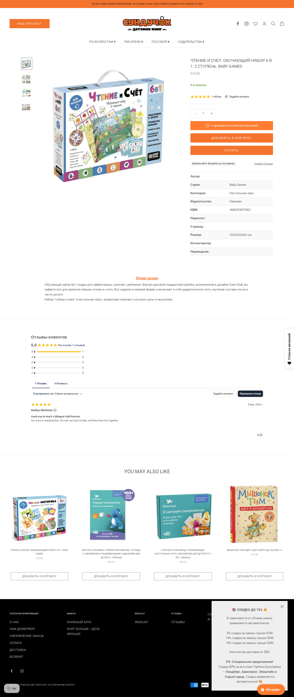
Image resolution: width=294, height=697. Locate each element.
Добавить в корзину (232, 138)
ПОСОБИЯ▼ (161, 42)
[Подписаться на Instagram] (22, 671)
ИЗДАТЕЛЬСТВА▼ (191, 42)
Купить (232, 150)
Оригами (235, 201)
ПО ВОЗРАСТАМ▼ (102, 42)
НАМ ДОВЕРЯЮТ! (22, 629)
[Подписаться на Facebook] (12, 671)
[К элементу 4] (26, 106)
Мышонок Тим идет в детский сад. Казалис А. (254, 550)
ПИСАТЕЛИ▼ (134, 42)
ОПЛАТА (16, 643)
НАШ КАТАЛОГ (29, 23)
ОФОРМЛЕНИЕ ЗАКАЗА (27, 636)
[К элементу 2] (26, 78)
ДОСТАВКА (18, 650)
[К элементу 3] (26, 93)
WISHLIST (141, 622)
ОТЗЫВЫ (178, 622)
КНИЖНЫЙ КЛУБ (79, 622)
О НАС (14, 622)
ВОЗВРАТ (16, 657)
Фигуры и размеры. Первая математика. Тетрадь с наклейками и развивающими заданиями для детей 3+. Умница (111, 554)
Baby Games (238, 185)
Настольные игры (242, 193)
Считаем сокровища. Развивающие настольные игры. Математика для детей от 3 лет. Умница (183, 554)
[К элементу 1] (26, 64)
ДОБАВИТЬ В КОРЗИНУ (39, 576)
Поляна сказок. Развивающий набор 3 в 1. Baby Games (39, 552)
